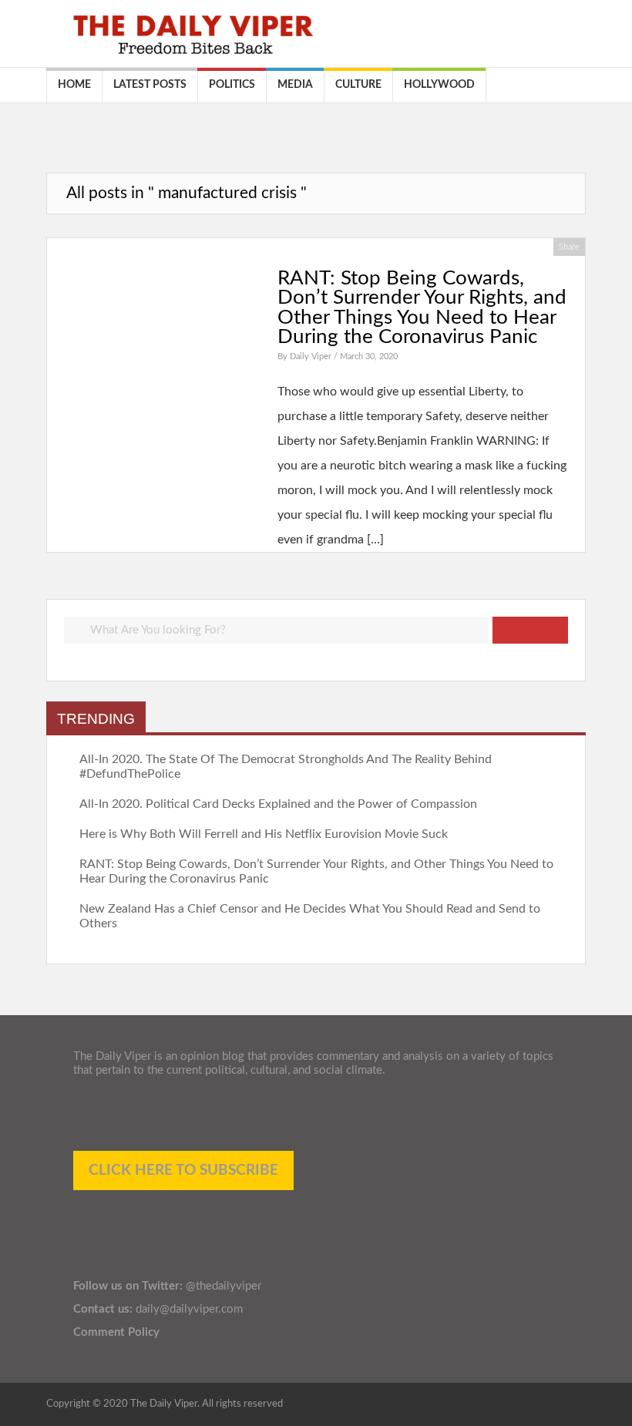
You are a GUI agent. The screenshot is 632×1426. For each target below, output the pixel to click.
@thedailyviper (223, 1286)
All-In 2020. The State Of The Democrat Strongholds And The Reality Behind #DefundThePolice (285, 766)
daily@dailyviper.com (189, 1309)
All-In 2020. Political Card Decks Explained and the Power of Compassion (278, 804)
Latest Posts (150, 84)
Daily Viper (312, 356)
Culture (358, 84)
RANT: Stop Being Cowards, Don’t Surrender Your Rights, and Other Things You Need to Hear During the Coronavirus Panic (421, 308)
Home (74, 84)
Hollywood (439, 84)
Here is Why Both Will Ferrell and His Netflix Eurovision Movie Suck (263, 834)
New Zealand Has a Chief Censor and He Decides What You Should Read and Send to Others (309, 916)
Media (295, 84)
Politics (232, 84)
